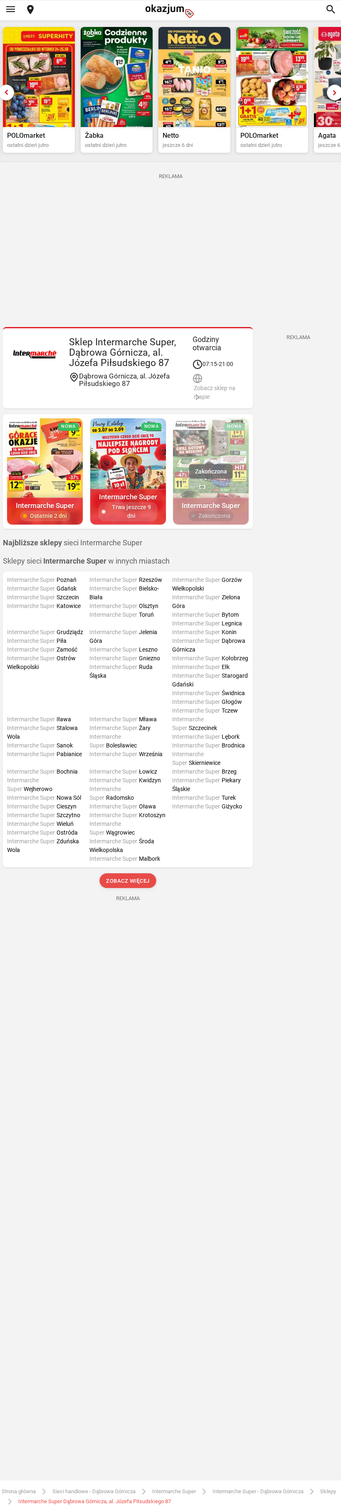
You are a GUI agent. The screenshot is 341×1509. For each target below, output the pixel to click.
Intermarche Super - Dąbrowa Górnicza (258, 1491)
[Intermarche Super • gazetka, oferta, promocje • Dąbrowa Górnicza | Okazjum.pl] (34, 354)
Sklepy (328, 1491)
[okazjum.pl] (170, 11)
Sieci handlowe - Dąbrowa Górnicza (94, 1491)
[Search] (331, 10)
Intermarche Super (174, 1491)
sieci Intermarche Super (72, 543)
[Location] (30, 10)
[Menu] (10, 10)
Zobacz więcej (128, 881)
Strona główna (19, 1491)
